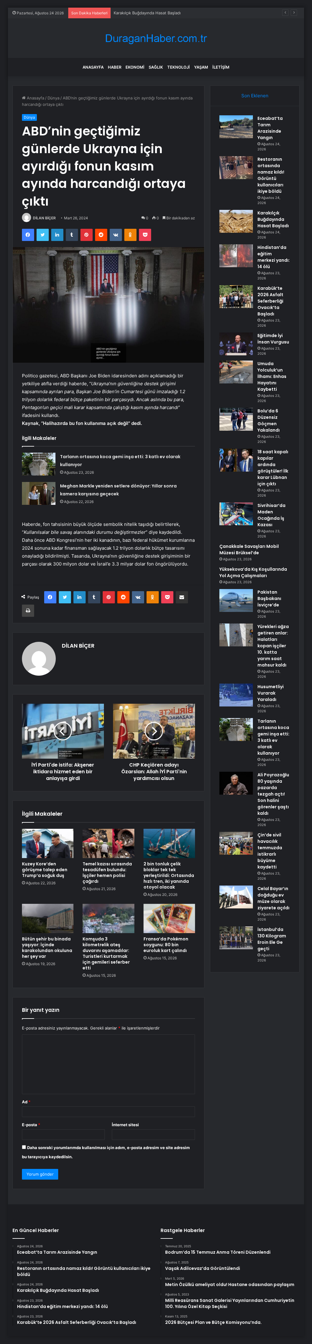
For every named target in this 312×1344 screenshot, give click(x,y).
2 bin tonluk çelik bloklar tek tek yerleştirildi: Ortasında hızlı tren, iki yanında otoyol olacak (169, 875)
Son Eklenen (254, 96)
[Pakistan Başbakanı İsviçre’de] (236, 600)
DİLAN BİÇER (44, 218)
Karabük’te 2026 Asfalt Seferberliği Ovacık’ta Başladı (270, 301)
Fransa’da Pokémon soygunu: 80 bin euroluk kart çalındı (166, 945)
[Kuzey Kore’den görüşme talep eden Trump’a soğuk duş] (48, 843)
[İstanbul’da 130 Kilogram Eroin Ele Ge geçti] (236, 937)
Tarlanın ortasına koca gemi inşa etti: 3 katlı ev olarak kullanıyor (273, 737)
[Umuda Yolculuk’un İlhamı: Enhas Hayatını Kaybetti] (236, 372)
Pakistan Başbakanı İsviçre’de (269, 598)
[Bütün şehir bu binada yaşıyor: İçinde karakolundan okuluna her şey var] (48, 918)
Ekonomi (135, 67)
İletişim (220, 67)
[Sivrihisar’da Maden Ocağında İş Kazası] (236, 513)
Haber (114, 67)
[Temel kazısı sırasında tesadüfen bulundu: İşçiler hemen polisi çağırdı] (108, 843)
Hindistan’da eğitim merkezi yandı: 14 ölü (273, 257)
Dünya (53, 97)
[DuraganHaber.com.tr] (156, 38)
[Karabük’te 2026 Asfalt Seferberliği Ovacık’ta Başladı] (236, 296)
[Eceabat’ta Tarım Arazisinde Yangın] (236, 126)
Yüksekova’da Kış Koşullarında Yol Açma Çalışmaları (253, 572)
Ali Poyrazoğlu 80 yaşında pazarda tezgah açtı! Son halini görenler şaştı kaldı (273, 794)
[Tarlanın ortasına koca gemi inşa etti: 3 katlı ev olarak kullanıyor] (38, 464)
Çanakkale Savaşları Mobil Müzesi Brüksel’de (249, 549)
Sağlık (156, 67)
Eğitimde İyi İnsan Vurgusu (273, 338)
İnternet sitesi (125, 1124)
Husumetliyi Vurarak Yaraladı (270, 693)
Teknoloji (178, 67)
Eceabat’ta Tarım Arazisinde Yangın (270, 128)
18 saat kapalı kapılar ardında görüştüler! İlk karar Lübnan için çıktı (272, 468)
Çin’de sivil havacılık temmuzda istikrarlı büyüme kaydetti (269, 851)
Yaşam (201, 67)
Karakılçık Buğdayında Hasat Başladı (147, 12)
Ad (26, 1101)
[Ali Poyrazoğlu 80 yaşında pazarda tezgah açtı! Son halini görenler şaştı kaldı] (236, 783)
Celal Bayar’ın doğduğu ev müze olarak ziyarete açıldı (273, 898)
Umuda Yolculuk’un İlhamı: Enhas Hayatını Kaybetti (271, 376)
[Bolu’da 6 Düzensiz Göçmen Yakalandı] (236, 419)
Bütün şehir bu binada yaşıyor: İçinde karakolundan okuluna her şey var (47, 947)
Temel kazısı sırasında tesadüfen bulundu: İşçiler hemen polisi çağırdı (107, 872)
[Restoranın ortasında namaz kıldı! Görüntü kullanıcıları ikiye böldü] (236, 167)
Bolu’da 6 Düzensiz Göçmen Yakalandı (268, 420)
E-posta (31, 1124)
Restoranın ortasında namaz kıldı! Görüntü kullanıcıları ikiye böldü (270, 175)
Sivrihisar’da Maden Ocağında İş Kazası (271, 515)
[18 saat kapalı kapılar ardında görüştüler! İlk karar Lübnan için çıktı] (236, 460)
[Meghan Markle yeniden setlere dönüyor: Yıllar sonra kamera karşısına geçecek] (38, 493)
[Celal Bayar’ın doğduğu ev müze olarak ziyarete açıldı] (236, 897)
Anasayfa (93, 67)
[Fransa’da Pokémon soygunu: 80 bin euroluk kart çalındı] (169, 918)
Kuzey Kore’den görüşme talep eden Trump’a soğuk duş (44, 870)
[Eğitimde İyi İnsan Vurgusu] (236, 343)
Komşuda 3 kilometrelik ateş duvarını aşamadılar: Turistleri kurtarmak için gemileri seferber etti (106, 953)
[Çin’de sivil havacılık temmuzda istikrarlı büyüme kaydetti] (236, 843)
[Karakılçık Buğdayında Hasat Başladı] (236, 221)
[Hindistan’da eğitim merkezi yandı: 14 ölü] (236, 255)
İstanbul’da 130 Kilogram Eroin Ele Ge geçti (271, 939)
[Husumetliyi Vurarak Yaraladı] (236, 695)
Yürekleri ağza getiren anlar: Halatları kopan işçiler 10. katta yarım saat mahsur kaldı (273, 645)
